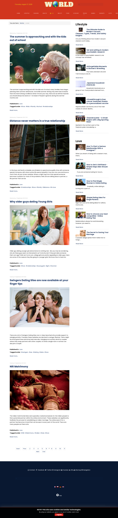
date (42, 352)
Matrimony (30, 433)
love (23, 106)
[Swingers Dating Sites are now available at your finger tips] (39, 307)
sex (31, 352)
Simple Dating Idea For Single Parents (95, 198)
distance (47, 187)
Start (18, 449)
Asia (43, 433)
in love (53, 187)
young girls (41, 266)
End (44, 452)
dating (36, 352)
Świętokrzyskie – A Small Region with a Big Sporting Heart (97, 120)
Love (20, 104)
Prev (24, 449)
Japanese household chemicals (95, 84)
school (40, 106)
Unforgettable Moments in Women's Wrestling (96, 67)
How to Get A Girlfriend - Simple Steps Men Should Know (97, 167)
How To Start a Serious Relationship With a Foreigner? (96, 148)
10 (60, 449)
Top (60, 496)
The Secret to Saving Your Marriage (97, 233)
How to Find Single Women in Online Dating (96, 182)
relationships (48, 106)
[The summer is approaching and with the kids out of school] (39, 64)
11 (64, 449)
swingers (25, 352)
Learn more (75, 512)
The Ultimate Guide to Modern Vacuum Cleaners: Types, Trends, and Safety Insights (91, 32)
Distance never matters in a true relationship (37, 121)
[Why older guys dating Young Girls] (39, 225)
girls (48, 266)
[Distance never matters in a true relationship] (39, 144)
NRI (23, 433)
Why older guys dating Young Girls (31, 201)
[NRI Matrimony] (39, 390)
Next (37, 452)
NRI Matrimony (19, 366)
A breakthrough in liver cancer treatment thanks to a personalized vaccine (97, 101)
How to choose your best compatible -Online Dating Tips (97, 216)
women (54, 266)
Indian (38, 433)
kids (28, 106)
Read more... (14, 110)
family (34, 106)
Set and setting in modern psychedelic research (97, 51)
